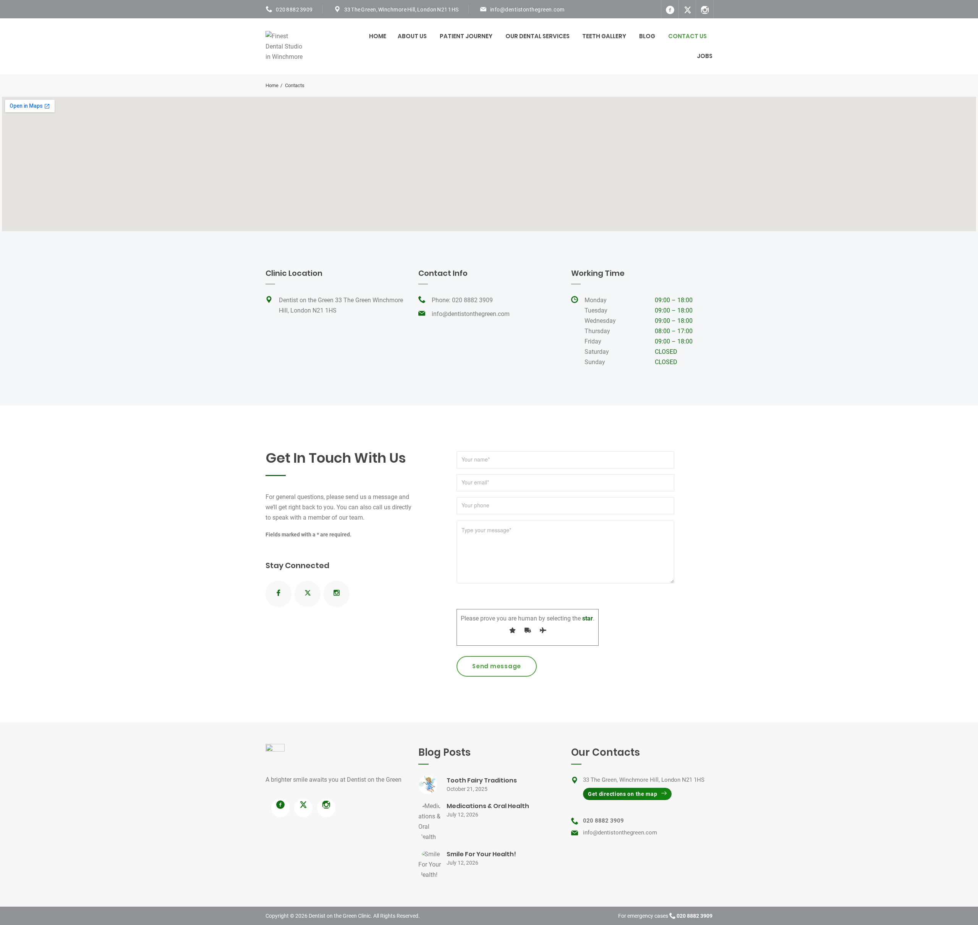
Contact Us (687, 36)
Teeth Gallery (604, 36)
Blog (647, 36)
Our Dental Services (537, 36)
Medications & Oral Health (488, 806)
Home (377, 36)
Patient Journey (466, 36)
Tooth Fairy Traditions (482, 780)
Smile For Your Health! (481, 854)
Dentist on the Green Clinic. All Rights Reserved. (364, 916)
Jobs (704, 56)
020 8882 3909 (294, 9)
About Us (412, 36)
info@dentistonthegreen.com (527, 9)
